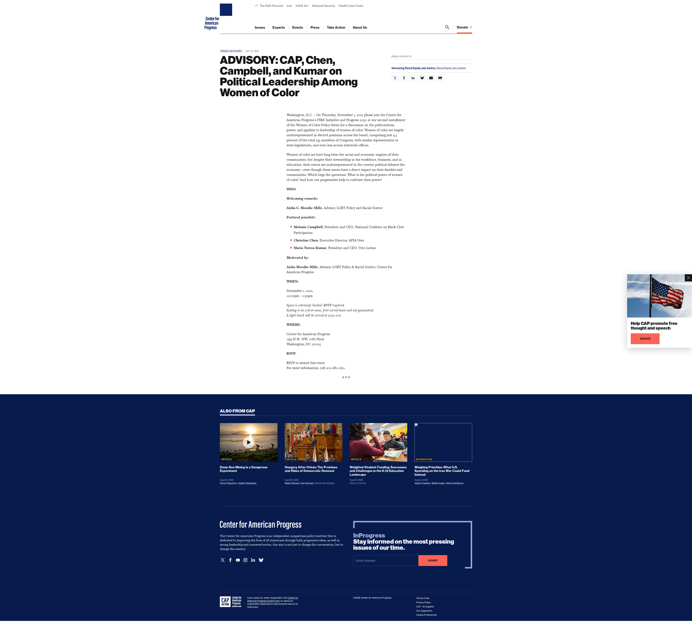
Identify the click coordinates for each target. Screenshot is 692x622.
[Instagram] (245, 560)
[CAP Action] (232, 601)
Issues (260, 27)
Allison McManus (454, 483)
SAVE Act (302, 6)
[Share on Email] (431, 78)
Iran (289, 6)
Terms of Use (422, 598)
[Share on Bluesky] (422, 78)
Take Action (336, 27)
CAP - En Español (425, 606)
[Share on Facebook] (404, 78)
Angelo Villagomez (247, 483)
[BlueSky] (261, 560)
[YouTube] (238, 560)
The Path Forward (271, 6)
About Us (360, 27)
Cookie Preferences (426, 615)
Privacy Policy (423, 602)
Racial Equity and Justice (451, 68)
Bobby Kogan (438, 483)
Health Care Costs (351, 6)
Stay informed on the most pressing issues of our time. (403, 541)
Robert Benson (292, 483)
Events (297, 27)
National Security (323, 6)
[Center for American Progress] (226, 17)
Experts (278, 27)
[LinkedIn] (253, 560)
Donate (463, 27)
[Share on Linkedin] (413, 78)
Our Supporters (424, 610)
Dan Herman (307, 483)
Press (315, 27)
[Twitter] (223, 560)
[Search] (447, 29)
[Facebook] (230, 560)
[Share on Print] (440, 78)
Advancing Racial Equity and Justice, (413, 68)
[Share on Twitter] (395, 78)
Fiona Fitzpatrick (228, 483)
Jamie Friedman (422, 483)
